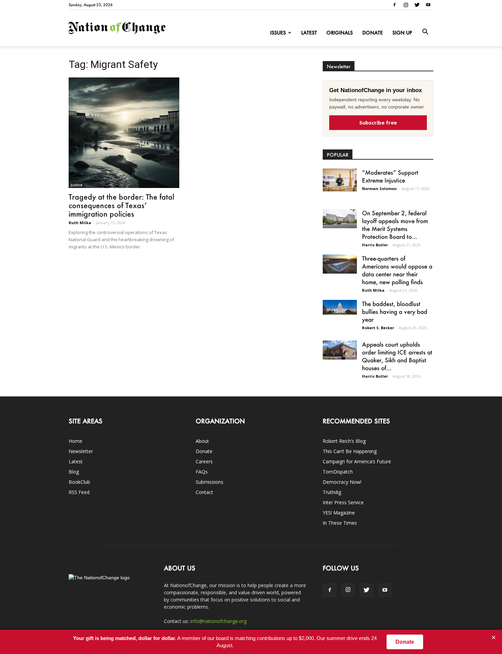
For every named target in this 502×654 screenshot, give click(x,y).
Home (75, 441)
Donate (372, 32)
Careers (204, 461)
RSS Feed (79, 492)
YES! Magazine (339, 512)
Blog (74, 471)
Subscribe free (378, 122)
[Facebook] (394, 5)
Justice (76, 185)
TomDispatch (338, 471)
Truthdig (332, 492)
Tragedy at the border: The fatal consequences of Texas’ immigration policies (121, 205)
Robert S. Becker (378, 327)
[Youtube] (428, 5)
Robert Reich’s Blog (344, 441)
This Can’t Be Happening (350, 451)
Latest (309, 32)
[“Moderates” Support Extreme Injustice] (340, 180)
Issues (278, 32)
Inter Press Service (343, 502)
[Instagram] (406, 5)
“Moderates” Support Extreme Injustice (390, 176)
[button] (425, 32)
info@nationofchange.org (218, 621)
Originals (339, 32)
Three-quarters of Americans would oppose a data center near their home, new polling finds (397, 270)
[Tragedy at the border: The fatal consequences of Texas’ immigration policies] (124, 132)
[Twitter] (417, 5)
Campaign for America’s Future (357, 461)
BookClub (79, 482)
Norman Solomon (379, 188)
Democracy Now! (342, 482)
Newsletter (81, 451)
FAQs (202, 471)
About (202, 441)
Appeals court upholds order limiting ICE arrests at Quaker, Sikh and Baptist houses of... (397, 356)
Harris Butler (375, 244)
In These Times (340, 523)
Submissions (209, 482)
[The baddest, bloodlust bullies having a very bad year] (340, 307)
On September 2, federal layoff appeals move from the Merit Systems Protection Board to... (395, 224)
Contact (204, 492)
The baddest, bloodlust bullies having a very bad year (394, 311)
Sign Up (402, 32)
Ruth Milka (80, 222)
